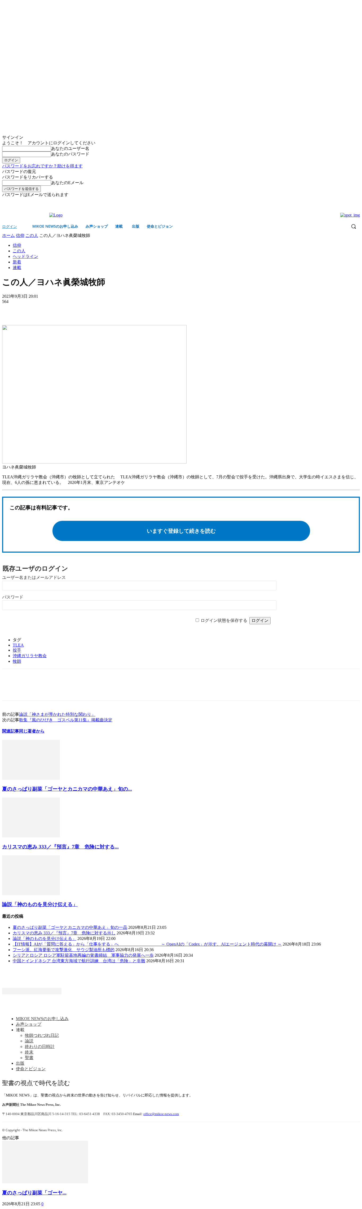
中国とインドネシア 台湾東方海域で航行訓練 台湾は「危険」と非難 (79, 961)
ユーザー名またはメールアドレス (34, 577)
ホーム (8, 235)
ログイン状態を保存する (224, 620)
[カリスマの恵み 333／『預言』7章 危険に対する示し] (31, 836)
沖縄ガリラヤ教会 (30, 655)
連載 (17, 267)
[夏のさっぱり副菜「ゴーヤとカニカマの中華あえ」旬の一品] (31, 778)
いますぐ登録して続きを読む (181, 531)
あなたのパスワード (70, 154)
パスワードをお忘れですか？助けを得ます (42, 166)
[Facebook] (349, 201)
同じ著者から (32, 731)
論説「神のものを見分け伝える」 (40, 904)
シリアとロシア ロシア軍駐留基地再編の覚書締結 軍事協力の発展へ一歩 (83, 955)
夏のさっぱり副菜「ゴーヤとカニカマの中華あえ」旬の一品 (70, 927)
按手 (17, 650)
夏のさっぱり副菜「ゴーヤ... (34, 1192)
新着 (17, 262)
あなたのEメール (67, 182)
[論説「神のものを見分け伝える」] (31, 893)
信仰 (20, 235)
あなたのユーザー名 (70, 148)
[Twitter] (357, 201)
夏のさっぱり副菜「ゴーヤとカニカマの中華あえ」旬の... (67, 789)
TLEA (18, 645)
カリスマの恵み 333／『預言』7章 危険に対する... (60, 847)
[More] (49, 309)
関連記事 (10, 731)
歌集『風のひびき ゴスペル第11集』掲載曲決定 (65, 720)
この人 (31, 235)
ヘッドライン (25, 256)
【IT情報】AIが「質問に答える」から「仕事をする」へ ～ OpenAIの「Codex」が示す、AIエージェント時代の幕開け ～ (147, 944)
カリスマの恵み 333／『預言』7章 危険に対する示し (64, 933)
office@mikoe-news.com (161, 1114)
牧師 (17, 661)
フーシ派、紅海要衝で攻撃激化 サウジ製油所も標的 (63, 949)
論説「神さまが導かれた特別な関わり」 (57, 714)
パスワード (12, 597)
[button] (353, 226)
